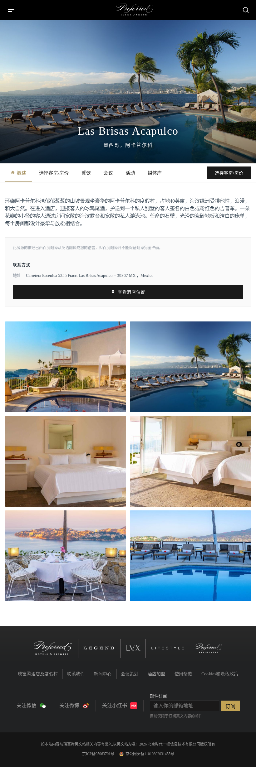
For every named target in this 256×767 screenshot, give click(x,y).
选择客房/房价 (54, 173)
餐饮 (86, 173)
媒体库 (155, 173)
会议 (108, 173)
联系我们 (76, 674)
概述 (22, 173)
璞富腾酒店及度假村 (38, 674)
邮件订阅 (158, 696)
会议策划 (130, 674)
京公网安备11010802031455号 (150, 754)
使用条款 (183, 674)
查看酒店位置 (131, 292)
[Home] (134, 10)
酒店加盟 (156, 674)
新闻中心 (102, 674)
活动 (130, 173)
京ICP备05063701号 (98, 754)
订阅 (230, 706)
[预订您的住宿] (245, 10)
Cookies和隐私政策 (219, 674)
